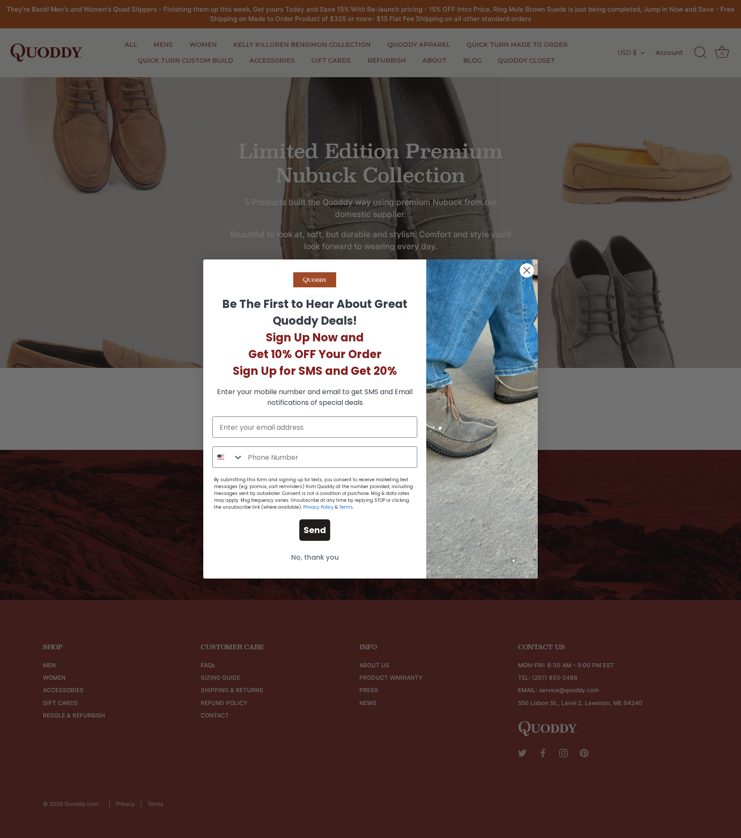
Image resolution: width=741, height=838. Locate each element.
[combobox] (228, 457)
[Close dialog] (526, 270)
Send (315, 530)
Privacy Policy (318, 507)
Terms (346, 507)
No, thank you (315, 557)
